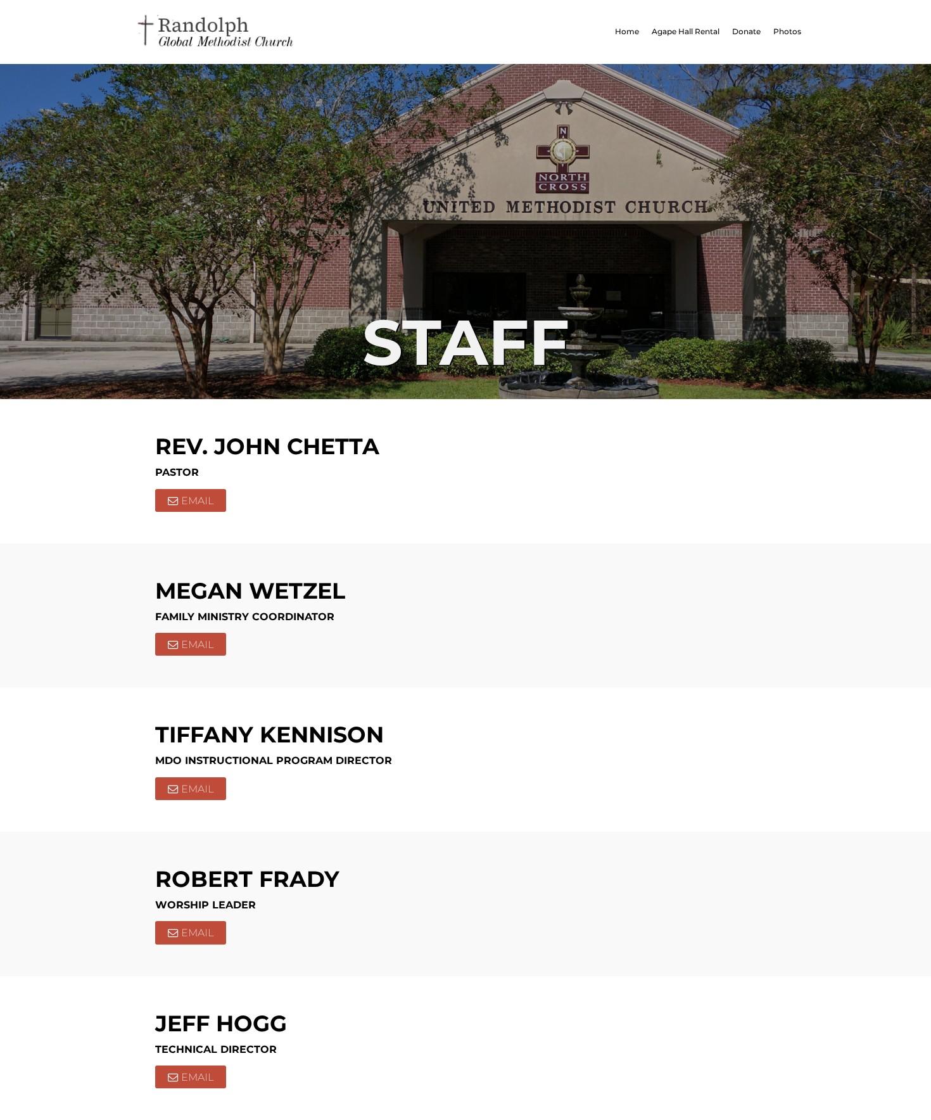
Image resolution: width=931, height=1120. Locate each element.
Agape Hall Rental (685, 31)
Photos (787, 31)
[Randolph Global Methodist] (285, 32)
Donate (746, 31)
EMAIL (197, 500)
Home (627, 31)
